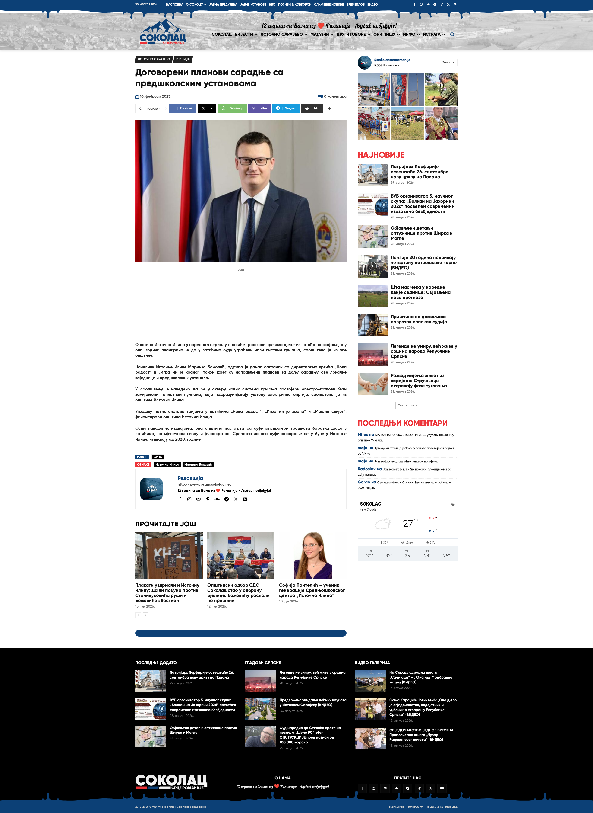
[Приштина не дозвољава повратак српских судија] (373, 325)
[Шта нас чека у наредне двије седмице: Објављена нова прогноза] (373, 296)
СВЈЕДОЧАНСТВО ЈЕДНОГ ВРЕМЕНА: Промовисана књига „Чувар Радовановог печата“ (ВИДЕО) (421, 735)
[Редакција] (156, 489)
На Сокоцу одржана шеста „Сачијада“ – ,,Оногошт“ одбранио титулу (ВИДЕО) (420, 677)
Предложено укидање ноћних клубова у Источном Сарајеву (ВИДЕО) (313, 702)
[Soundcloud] (428, 5)
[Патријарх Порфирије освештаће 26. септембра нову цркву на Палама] (373, 175)
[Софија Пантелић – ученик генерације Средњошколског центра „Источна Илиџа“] (313, 555)
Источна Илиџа (167, 464)
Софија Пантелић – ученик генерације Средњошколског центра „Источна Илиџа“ (312, 590)
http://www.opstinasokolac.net (204, 485)
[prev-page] (138, 615)
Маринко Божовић (198, 464)
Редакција (190, 478)
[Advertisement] (241, 304)
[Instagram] (421, 5)
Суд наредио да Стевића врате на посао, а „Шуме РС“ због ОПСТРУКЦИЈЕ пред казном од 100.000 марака (310, 735)
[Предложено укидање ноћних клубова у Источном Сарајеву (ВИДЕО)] (260, 708)
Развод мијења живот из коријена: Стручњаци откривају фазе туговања (419, 380)
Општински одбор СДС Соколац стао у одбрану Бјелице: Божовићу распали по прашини (238, 592)
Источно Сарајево (154, 59)
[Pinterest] (207, 499)
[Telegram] (435, 5)
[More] (329, 108)
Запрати (448, 62)
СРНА (158, 457)
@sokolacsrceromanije (392, 60)
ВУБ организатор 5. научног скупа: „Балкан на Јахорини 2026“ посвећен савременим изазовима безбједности (423, 203)
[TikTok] (441, 5)
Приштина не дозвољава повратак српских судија (419, 319)
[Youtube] (455, 5)
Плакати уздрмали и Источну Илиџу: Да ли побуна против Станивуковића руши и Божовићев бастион (167, 592)
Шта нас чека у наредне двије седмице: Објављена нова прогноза (421, 292)
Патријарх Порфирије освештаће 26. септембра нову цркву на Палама (419, 171)
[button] (452, 34)
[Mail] (198, 499)
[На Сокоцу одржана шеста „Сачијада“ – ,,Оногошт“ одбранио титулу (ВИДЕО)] (370, 681)
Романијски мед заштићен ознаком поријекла (406, 461)
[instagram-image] (374, 89)
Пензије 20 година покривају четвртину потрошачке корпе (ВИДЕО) (424, 262)
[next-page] (145, 615)
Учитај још (406, 405)
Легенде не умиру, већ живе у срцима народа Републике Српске (424, 351)
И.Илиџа (183, 59)
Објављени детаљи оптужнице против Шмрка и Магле (422, 233)
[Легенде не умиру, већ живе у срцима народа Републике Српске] (373, 354)
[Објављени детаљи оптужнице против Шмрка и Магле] (373, 236)
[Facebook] (414, 5)
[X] (448, 5)
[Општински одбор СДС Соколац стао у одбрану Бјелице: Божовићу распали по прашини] (241, 555)
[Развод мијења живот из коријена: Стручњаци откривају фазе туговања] (373, 384)
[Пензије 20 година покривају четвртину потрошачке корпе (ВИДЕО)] (373, 266)
